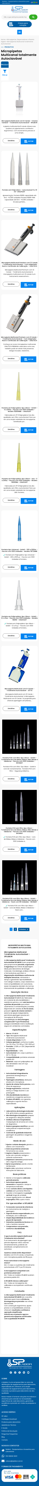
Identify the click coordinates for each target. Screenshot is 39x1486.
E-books (4, 1428)
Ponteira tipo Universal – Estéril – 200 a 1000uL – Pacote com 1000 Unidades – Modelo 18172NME (19, 550)
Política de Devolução (9, 1431)
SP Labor (5, 1416)
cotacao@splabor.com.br (14, 1461)
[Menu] (19, 32)
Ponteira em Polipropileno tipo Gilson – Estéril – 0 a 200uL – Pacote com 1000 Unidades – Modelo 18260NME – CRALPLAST (19, 409)
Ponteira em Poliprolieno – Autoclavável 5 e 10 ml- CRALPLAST (19, 191)
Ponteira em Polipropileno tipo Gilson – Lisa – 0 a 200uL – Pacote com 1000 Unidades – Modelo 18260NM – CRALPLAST (19, 480)
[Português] (34, 2)
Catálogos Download (9, 1419)
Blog (3, 1437)
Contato (5, 1440)
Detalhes (11, 141)
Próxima (22, 929)
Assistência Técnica (9, 1425)
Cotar (30, 141)
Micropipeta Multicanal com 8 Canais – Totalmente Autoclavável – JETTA (19, 689)
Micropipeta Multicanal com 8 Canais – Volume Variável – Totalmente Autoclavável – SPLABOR (20, 122)
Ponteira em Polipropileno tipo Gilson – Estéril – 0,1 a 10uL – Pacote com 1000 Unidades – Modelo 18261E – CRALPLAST (19, 618)
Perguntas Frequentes (10, 1434)
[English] (32, 2)
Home (3, 39)
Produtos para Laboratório (11, 1422)
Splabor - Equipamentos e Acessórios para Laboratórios (20, 1450)
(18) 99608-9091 (11, 1456)
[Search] (33, 17)
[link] (15, 1372)
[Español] (36, 2)
